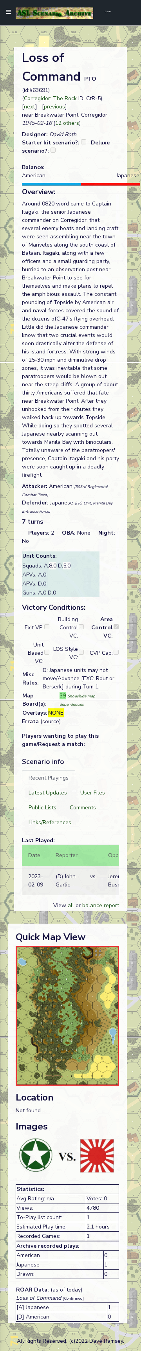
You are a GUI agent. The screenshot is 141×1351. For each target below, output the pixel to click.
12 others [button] (67, 123)
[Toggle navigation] (105, 12)
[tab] (48, 777)
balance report (100, 905)
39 (63, 695)
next (29, 106)
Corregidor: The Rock (50, 98)
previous (54, 106)
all (71, 905)
